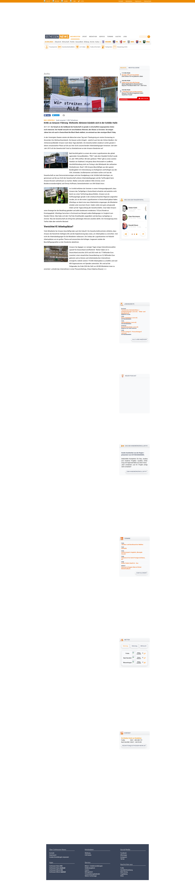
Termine (110, 36)
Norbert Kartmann (137, 208)
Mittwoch (143, 646)
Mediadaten (129, 1)
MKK (132, 42)
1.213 (82, 1)
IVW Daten (88, 855)
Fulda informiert (95, 47)
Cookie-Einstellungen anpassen (59, 857)
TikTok (122, 859)
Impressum (138, 1)
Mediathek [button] (93, 36)
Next (143, 233)
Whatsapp (123, 855)
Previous (126, 233)
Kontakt (121, 1)
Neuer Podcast (130, 376)
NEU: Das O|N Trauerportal (134, 200)
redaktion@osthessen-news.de (134, 745)
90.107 (48, 1)
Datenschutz (147, 1)
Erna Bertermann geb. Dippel (136, 226)
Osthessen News (55, 866)
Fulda (122, 868)
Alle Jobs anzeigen (139, 339)
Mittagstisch (89, 872)
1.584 (74, 1)
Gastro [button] (118, 36)
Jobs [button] (125, 36)
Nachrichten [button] (75, 36)
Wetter (127, 640)
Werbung (87, 853)
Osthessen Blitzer (56, 870)
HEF (124, 42)
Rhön (148, 42)
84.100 (57, 1)
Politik (72, 42)
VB (140, 42)
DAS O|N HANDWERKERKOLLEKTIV (136, 446)
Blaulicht (58, 42)
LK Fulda (82, 47)
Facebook (123, 853)
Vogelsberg (123, 874)
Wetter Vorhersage (91, 876)
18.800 (65, 1)
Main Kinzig (124, 872)
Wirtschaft (65, 42)
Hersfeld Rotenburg (126, 870)
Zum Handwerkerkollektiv (137, 471)
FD (117, 42)
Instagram (123, 857)
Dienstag (134, 646)
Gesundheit (79, 42)
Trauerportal (53, 47)
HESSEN (108, 42)
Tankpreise (108, 47)
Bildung (86, 42)
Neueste (123, 67)
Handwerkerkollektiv (68, 47)
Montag (125, 646)
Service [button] (102, 36)
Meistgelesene (133, 67)
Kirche (92, 42)
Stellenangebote (90, 868)
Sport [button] (84, 36)
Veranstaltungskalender (92, 874)
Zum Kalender (141, 573)
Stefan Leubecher (137, 216)
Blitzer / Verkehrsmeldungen (94, 866)
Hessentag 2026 (122, 47)
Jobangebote (129, 304)
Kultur (97, 42)
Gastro (87, 870)
